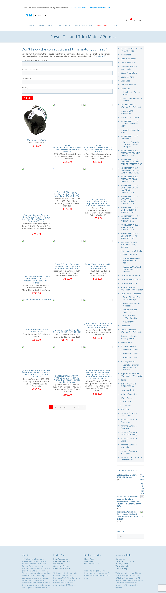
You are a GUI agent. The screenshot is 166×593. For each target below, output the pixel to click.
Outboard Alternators (130, 275)
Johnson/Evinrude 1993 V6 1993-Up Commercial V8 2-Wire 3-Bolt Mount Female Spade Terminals (67, 378)
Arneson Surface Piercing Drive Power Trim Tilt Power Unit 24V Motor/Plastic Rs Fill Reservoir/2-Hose (36, 218)
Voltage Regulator (129, 394)
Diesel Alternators (129, 73)
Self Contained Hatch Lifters (132, 99)
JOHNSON (129, 321)
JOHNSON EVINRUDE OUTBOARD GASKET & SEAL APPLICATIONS (131, 170)
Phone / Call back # (30, 69)
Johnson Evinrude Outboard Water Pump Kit (131, 144)
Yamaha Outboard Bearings (129, 426)
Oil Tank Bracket (91, 563)
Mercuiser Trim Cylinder (132, 251)
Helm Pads (89, 559)
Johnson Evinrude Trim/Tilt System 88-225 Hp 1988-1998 (67, 331)
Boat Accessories (60, 559)
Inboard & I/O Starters (130, 117)
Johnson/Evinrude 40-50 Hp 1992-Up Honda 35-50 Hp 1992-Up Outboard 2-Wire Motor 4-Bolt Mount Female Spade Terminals (98, 374)
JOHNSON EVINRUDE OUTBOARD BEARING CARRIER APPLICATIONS (131, 161)
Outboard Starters (129, 283)
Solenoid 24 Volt (130, 353)
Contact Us (120, 559)
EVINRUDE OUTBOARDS (131, 316)
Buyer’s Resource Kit (62, 568)
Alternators (126, 54)
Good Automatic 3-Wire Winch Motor (36, 330)
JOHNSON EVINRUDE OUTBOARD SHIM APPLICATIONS (130, 218)
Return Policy (121, 568)
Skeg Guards (126, 342)
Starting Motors (128, 361)
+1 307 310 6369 (78, 7)
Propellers (125, 325)
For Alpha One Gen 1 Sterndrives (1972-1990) (132, 260)
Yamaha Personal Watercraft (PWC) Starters (131, 367)
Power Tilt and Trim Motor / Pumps (132, 298)
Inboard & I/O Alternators (127, 112)
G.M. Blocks (128, 405)
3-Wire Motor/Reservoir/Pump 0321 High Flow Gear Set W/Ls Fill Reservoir (98, 148)
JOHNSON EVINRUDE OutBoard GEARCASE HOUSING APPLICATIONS (130, 189)
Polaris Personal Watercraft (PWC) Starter (132, 288)
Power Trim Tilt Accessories (130, 310)
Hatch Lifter (126, 88)
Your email (26, 78)
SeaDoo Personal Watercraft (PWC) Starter (132, 330)
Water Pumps (127, 398)
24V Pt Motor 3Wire (36, 140)
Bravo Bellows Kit (128, 62)
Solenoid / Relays (128, 346)
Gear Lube (125, 80)
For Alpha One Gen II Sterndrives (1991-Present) (132, 269)
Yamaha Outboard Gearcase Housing (129, 433)
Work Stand (126, 409)
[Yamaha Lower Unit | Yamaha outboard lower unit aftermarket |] (35, 15)
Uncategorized (127, 390)
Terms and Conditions (125, 561)
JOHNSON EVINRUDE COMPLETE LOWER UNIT (130, 123)
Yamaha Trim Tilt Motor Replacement (132, 458)
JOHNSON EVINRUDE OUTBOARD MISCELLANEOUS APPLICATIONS (130, 200)
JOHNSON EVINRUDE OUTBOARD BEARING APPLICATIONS (130, 153)
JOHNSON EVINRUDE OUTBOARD (130, 137)
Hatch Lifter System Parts (131, 93)
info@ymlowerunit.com (100, 7)
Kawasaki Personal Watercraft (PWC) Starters (129, 244)
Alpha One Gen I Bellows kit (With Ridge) (132, 49)
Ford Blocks (128, 401)
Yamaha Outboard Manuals (129, 445)
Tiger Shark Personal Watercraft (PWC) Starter (132, 374)
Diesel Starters (127, 77)
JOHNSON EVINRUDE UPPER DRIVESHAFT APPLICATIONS (130, 236)
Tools (123, 380)
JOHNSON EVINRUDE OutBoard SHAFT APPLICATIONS (130, 209)
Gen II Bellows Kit (128, 84)
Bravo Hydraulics (131, 254)
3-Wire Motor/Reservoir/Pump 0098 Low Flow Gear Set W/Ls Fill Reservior (67, 148)
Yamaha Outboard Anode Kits (129, 420)
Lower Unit (58, 563)
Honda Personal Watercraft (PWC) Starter (132, 105)
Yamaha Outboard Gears (129, 439)
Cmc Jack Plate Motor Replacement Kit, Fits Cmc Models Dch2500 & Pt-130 (67, 194)
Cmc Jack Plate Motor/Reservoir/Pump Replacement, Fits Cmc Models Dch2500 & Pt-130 (98, 202)
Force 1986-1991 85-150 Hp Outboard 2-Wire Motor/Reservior (98, 266)
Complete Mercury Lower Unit (129, 67)
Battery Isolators (128, 58)
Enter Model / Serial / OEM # (34, 60)
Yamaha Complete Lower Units (129, 414)
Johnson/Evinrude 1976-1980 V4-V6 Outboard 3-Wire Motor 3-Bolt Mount (98, 325)
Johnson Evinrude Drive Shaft (131, 131)
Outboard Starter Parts (131, 279)
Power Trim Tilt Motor (131, 293)
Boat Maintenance (61, 561)
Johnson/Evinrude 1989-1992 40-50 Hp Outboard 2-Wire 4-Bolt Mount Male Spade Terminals (36, 373)
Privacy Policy (122, 563)
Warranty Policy (123, 566)
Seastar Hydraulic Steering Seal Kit (129, 337)
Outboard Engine (61, 566)
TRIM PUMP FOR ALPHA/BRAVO (128, 384)
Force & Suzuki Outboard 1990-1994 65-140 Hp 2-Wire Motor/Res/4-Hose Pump (67, 266)
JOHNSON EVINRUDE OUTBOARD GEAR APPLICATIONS (130, 179)
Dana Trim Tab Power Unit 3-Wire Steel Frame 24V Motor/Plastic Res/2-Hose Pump (36, 279)
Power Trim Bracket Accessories (132, 304)
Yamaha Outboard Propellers (129, 452)
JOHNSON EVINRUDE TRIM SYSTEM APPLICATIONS (130, 227)
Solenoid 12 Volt (130, 349)
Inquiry (25, 87)
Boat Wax (88, 561)
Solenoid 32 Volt (130, 357)
